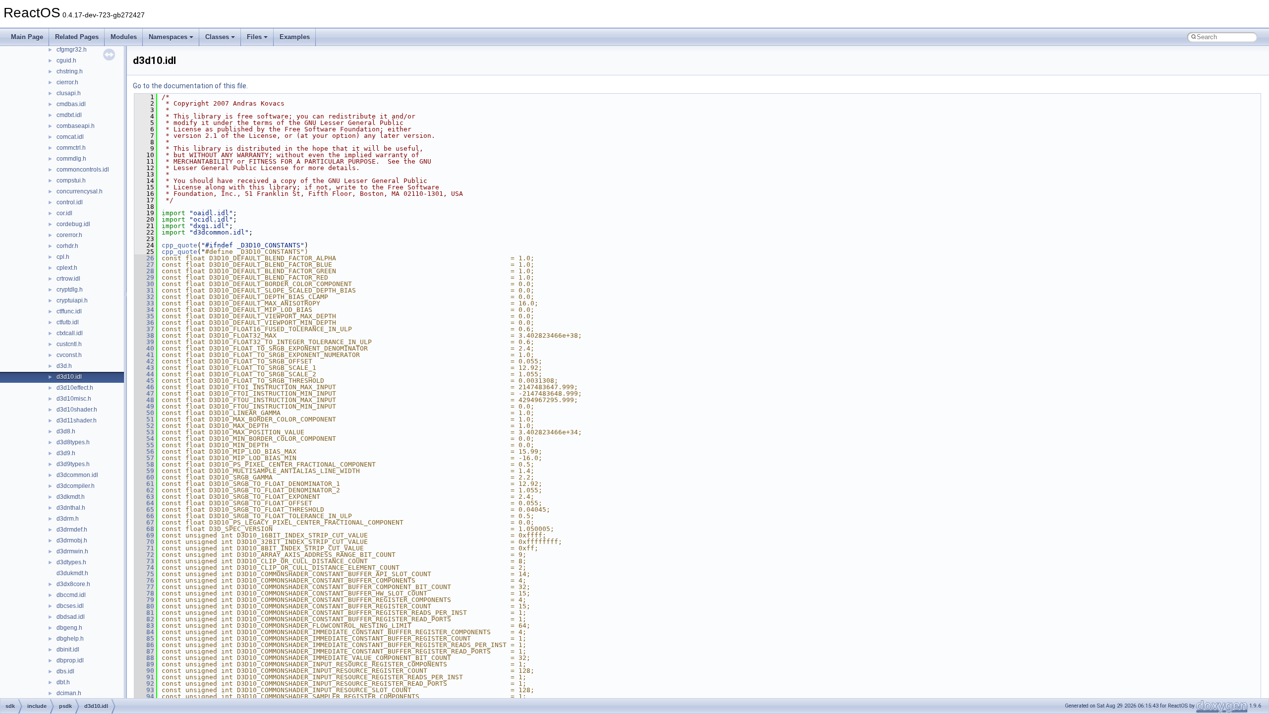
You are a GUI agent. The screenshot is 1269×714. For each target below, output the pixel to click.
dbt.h (63, 682)
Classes (217, 37)
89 (144, 664)
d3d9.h (66, 453)
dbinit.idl (68, 649)
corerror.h (69, 235)
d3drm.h (68, 518)
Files (254, 37)
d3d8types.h (73, 442)
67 (144, 522)
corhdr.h (67, 245)
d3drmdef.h (72, 529)
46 (144, 387)
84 (144, 632)
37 (144, 329)
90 (144, 670)
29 (144, 277)
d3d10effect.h (75, 387)
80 (144, 606)
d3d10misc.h (74, 398)
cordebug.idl (73, 224)
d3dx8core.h (73, 584)
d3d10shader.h (77, 409)
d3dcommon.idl (77, 475)
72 (144, 554)
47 (144, 393)
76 (144, 580)
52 (144, 425)
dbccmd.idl (71, 595)
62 (144, 490)
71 (144, 548)
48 (144, 400)
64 (144, 503)
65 (144, 509)
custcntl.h (69, 344)
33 (144, 303)
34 (144, 309)
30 (144, 284)
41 (144, 354)
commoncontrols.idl (83, 169)
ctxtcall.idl (70, 333)
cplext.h (67, 267)
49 (144, 406)
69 (144, 535)
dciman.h (69, 693)
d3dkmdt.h (71, 496)
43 (144, 367)
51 (144, 419)
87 (144, 651)
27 (144, 264)
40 (144, 348)
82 (144, 619)
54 (144, 438)
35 (144, 316)
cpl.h (63, 256)
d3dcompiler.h (76, 485)
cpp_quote (179, 245)
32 (144, 296)
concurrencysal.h (80, 191)
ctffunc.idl (69, 311)
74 (144, 567)
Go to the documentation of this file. (190, 86)
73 (144, 561)
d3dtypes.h (71, 562)
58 (144, 464)
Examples (295, 37)
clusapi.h (69, 93)
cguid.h (66, 60)
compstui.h (71, 180)
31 (144, 290)
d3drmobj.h (72, 540)
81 (144, 612)
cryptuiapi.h (72, 300)
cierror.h (67, 82)
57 (144, 458)
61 (144, 483)
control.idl (70, 202)
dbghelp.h (70, 638)
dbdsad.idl (71, 616)
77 (144, 587)
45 (144, 380)
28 (144, 271)
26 (144, 258)
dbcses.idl (70, 605)
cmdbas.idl (71, 104)
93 (144, 690)
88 (144, 657)
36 (144, 322)
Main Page (27, 37)
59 (144, 471)
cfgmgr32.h (72, 49)
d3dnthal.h (71, 507)
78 (144, 593)
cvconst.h (69, 355)
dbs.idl (65, 671)
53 (144, 432)
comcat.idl (70, 136)
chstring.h (70, 71)
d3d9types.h (73, 464)
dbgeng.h (69, 627)
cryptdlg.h (70, 289)
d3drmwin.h (72, 551)
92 (144, 683)
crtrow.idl (68, 278)
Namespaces (168, 37)
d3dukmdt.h (72, 573)
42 (144, 361)
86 (144, 645)
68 (144, 529)
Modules (124, 37)
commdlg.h (71, 158)
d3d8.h (66, 431)
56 (144, 451)
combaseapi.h (76, 125)
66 (144, 516)
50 (144, 412)
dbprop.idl (70, 660)
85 (144, 638)
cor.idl (64, 213)
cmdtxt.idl (69, 115)
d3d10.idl (69, 376)
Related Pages (77, 37)
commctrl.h (71, 147)
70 (144, 541)
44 (144, 374)
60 (144, 477)
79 (144, 599)
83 (144, 625)
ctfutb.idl (68, 322)
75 (144, 574)
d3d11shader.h (77, 420)
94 (144, 696)
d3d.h (64, 365)
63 (144, 496)
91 (144, 677)
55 (144, 445)
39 (144, 342)
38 (144, 335)
